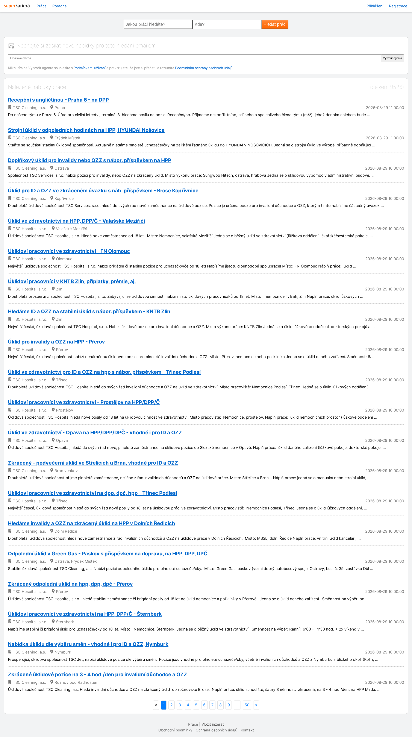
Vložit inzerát (212, 724)
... (237, 705)
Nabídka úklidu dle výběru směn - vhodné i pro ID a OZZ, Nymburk (88, 644)
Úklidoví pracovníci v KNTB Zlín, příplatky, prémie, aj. (72, 281)
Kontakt (247, 730)
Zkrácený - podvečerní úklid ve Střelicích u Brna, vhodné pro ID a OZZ (93, 463)
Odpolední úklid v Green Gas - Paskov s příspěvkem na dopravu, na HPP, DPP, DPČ (108, 553)
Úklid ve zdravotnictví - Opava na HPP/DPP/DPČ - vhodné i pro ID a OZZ (95, 432)
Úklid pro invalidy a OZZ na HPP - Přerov (56, 342)
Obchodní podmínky (175, 730)
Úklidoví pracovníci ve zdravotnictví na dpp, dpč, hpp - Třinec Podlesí (92, 493)
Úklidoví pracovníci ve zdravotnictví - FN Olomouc (69, 251)
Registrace (398, 6)
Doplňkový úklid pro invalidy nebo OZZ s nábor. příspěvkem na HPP (89, 160)
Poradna (59, 6)
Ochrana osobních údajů (216, 730)
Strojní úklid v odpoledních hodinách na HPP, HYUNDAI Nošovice (86, 130)
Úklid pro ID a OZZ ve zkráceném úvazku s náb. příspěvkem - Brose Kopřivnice (103, 190)
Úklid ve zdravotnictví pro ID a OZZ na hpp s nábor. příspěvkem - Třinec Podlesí (104, 372)
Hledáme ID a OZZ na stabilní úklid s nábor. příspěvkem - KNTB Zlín (89, 311)
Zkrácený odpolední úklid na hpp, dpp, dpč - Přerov (70, 584)
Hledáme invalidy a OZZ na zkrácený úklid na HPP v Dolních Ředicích (91, 523)
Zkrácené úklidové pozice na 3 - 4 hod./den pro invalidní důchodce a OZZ (97, 674)
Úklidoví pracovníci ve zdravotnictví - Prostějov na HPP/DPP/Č (84, 402)
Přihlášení (375, 6)
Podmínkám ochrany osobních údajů (204, 68)
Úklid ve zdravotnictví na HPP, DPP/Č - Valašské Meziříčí (76, 221)
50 (247, 705)
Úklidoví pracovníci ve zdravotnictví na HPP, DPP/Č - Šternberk (85, 614)
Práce (42, 6)
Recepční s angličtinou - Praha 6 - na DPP (58, 100)
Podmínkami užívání (90, 68)
